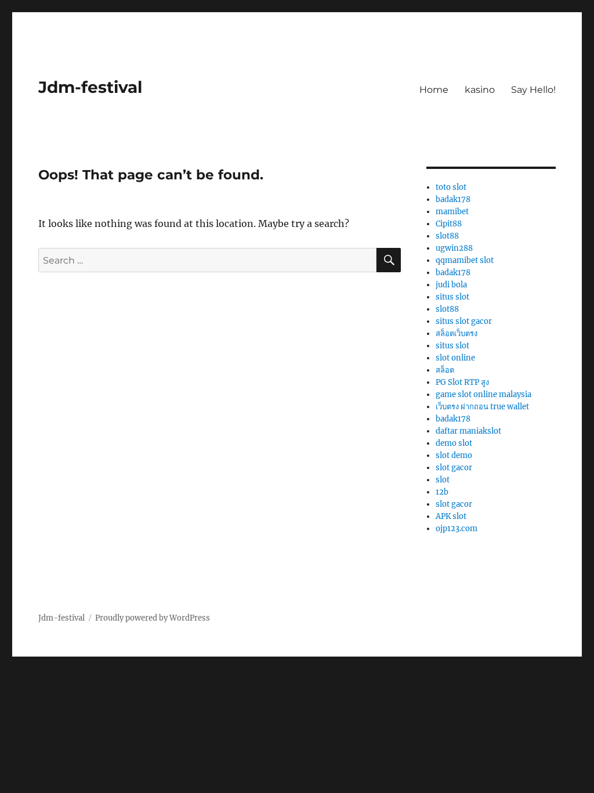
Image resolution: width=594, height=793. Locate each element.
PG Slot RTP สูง (462, 382)
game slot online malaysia (483, 394)
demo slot (454, 443)
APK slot (451, 516)
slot (443, 480)
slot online (455, 358)
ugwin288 (454, 248)
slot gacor (454, 468)
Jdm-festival (90, 87)
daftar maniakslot (468, 431)
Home (433, 89)
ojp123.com (456, 529)
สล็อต (445, 370)
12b (442, 492)
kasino (480, 89)
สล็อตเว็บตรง (456, 333)
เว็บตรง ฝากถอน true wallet (482, 407)
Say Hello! (533, 89)
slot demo (454, 455)
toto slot (451, 187)
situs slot (452, 297)
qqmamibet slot (465, 260)
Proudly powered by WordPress (152, 618)
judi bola (451, 285)
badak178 (453, 199)
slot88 (447, 236)
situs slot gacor (464, 321)
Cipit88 (449, 224)
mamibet (452, 212)
